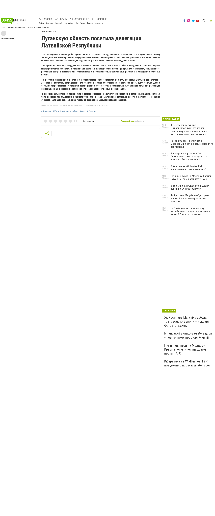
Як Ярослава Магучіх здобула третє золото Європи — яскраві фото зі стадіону (189, 198)
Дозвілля (49, 23)
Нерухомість (68, 23)
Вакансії (58, 23)
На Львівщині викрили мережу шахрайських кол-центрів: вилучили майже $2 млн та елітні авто (190, 211)
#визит (82, 111)
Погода (90, 23)
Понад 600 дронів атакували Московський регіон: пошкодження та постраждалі (191, 143)
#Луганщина (46, 111)
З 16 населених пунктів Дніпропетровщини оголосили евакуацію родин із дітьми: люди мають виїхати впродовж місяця (188, 129)
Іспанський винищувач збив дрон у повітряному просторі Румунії (189, 187)
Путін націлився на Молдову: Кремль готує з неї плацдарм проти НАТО (191, 177)
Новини (62, 19)
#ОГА (55, 111)
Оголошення (81, 19)
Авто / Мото (80, 23)
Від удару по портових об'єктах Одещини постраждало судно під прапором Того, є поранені (188, 156)
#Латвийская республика (68, 111)
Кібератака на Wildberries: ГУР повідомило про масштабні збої (188, 168)
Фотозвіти (99, 23)
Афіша (41, 23)
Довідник (101, 19)
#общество (91, 111)
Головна (47, 19)
